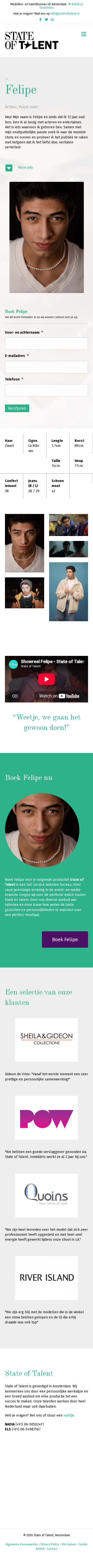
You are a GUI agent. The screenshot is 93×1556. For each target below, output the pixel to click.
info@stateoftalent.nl (65, 13)
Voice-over (28, 107)
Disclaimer (69, 1544)
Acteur (11, 107)
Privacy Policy (50, 1544)
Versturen (17, 408)
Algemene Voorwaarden (22, 1544)
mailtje (68, 1415)
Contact (52, 1549)
